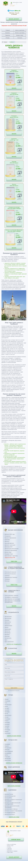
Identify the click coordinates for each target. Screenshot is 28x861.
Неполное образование (11, 550)
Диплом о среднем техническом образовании (13, 800)
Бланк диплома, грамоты (11, 595)
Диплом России (9, 794)
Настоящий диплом (10, 812)
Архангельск (8, 715)
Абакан (6, 699)
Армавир (7, 712)
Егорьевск (7, 756)
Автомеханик (8, 616)
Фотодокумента (19, 84)
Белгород (7, 729)
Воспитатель (8, 638)
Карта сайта (10, 852)
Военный (7, 636)
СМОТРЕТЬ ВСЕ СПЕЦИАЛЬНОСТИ (14, 644)
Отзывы (7, 37)
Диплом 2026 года (10, 534)
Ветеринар (7, 632)
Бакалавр (7, 539)
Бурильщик (8, 629)
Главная (8, 30)
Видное (7, 746)
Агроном (7, 620)
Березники (7, 733)
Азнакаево (7, 701)
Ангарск (7, 708)
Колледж (7, 581)
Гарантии (7, 35)
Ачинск (6, 720)
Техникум (7, 579)
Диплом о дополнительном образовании (12, 806)
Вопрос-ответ (19, 35)
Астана (6, 717)
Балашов (7, 724)
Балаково (7, 722)
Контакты (19, 37)
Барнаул (7, 726)
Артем (6, 713)
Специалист (8, 536)
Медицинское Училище (11, 577)
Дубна (6, 755)
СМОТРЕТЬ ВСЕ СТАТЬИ (14, 817)
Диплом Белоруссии (10, 796)
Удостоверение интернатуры (12, 599)
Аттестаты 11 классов (10, 572)
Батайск (7, 728)
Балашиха (7, 744)
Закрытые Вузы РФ (10, 557)
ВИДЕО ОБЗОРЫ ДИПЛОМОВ (14, 786)
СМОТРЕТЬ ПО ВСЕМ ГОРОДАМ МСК (14, 763)
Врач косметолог (9, 641)
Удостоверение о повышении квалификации (12, 601)
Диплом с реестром (10, 545)
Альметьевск (8, 704)
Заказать (7, 32)
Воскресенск (8, 748)
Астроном (7, 624)
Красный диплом (9, 543)
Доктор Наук (8, 552)
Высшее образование (10, 538)
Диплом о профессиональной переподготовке (12, 803)
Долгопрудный (9, 751)
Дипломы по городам (12, 851)
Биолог (6, 627)
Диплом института (10, 814)
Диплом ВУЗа (8, 798)
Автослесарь (8, 618)
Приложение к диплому (11, 556)
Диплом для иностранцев (11, 548)
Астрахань (7, 719)
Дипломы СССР (8, 547)
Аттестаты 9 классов (10, 574)
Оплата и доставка (19, 32)
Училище (7, 575)
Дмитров (7, 749)
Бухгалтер (7, 631)
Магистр (7, 541)
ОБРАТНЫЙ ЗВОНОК (16, 839)
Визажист (7, 634)
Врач (6, 640)
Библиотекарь (8, 625)
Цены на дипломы (19, 30)
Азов (6, 703)
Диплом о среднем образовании (13, 811)
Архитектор (8, 622)
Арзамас (7, 710)
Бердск (6, 731)
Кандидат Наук (9, 554)
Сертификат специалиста (11, 597)
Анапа (6, 706)
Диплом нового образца (11, 809)
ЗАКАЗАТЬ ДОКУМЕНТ (14, 19)
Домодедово (8, 753)
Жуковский (8, 758)
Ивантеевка (8, 760)
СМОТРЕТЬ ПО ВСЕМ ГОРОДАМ (14, 736)
